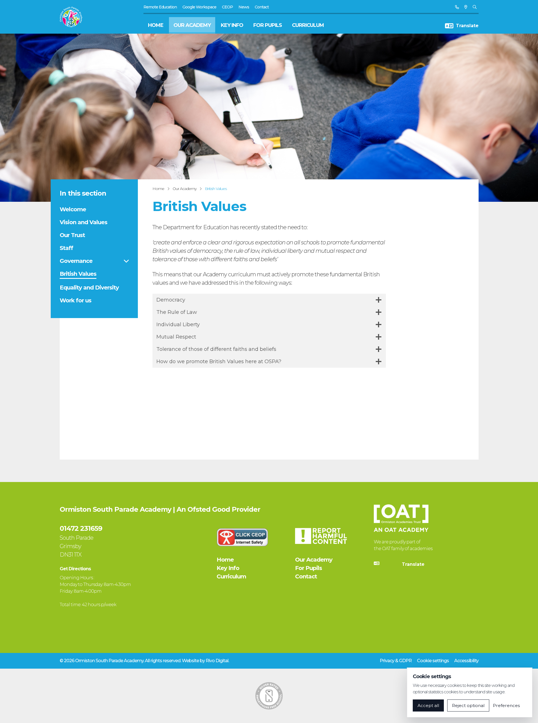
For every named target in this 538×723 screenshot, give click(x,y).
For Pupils (267, 25)
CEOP (227, 7)
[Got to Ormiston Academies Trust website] (401, 518)
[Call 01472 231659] (457, 7)
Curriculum (308, 25)
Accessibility (466, 660)
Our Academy (192, 25)
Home (155, 25)
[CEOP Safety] (242, 537)
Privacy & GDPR (396, 660)
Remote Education (160, 7)
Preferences (506, 705)
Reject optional (468, 705)
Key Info (232, 25)
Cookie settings (433, 660)
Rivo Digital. (217, 660)
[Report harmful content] (321, 536)
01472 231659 (81, 528)
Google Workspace (199, 7)
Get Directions (75, 568)
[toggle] (126, 261)
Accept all (428, 705)
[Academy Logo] (74, 17)
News (243, 7)
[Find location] (465, 7)
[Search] (474, 7)
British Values (216, 188)
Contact (262, 7)
